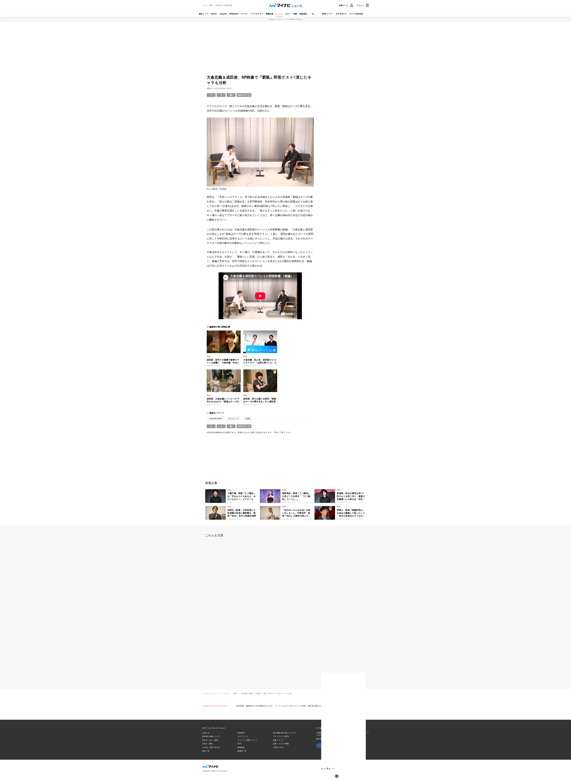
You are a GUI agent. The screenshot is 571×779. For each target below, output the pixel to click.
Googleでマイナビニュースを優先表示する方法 (285, 19)
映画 (235, 693)
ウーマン (244, 14)
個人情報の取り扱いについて (284, 733)
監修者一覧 (242, 751)
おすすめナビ (341, 14)
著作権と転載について (211, 736)
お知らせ (205, 733)
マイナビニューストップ (211, 693)
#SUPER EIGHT (215, 418)
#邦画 (247, 418)
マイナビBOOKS (356, 14)
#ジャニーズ (234, 418)
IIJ (313, 14)
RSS (239, 744)
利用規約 (241, 733)
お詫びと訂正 (278, 747)
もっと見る (325, 768)
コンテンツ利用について (247, 740)
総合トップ (203, 14)
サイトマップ (243, 736)
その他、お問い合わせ (211, 747)
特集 (295, 14)
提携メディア (278, 740)
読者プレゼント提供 (210, 740)
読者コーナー (327, 14)
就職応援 (269, 14)
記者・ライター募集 (281, 744)
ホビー (288, 14)
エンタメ (279, 14)
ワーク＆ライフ (256, 14)
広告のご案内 (207, 744)
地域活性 (303, 14)
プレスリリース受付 (281, 736)
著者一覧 (205, 751)
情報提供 (241, 747)
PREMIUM (233, 14)
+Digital (223, 14)
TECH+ (214, 14)
